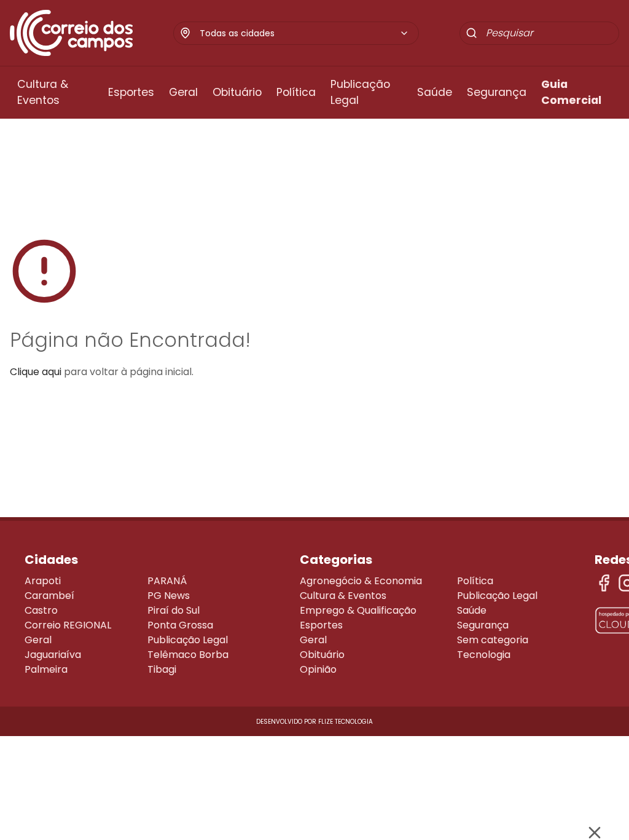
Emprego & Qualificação (358, 610)
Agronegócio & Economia (361, 581)
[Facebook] (604, 583)
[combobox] (304, 33)
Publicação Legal (360, 92)
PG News (168, 595)
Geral (183, 92)
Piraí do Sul (173, 610)
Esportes (131, 92)
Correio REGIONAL (68, 625)
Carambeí (49, 595)
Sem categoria (492, 640)
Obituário (237, 92)
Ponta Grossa (180, 625)
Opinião (318, 669)
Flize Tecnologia (345, 721)
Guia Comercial (571, 92)
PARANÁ (167, 581)
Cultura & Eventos (42, 92)
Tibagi (161, 669)
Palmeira (46, 669)
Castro (41, 610)
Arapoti (43, 581)
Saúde (434, 92)
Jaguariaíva (53, 655)
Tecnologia (483, 655)
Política (296, 92)
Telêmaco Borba (188, 655)
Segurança (496, 92)
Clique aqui (35, 372)
